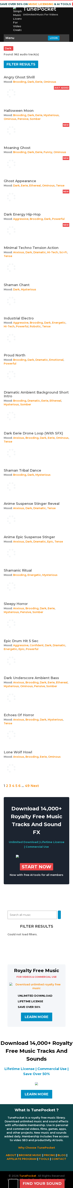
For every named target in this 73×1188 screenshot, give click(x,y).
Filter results (21, 64)
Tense (60, 185)
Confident (37, 645)
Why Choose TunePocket (36, 1147)
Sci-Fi (63, 252)
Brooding (19, 81)
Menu (10, 38)
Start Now (36, 866)
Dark (31, 81)
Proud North (14, 355)
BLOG (61, 1155)
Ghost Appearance (20, 181)
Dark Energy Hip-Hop (22, 214)
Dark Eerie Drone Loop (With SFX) (33, 433)
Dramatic (39, 252)
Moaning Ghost (17, 148)
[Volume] (13, 1183)
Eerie (38, 81)
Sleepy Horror (16, 604)
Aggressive (20, 219)
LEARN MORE (36, 1017)
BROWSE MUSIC (30, 1155)
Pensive (23, 119)
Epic (50, 541)
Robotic (35, 326)
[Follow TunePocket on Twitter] (35, 1165)
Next (35, 786)
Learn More (36, 1094)
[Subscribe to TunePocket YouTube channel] (36, 1165)
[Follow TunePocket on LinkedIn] (38, 1165)
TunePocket (39, 9)
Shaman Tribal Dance (22, 470)
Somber (35, 119)
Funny (48, 152)
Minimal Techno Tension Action (31, 248)
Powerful (58, 219)
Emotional (56, 359)
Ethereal (35, 185)
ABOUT (11, 1155)
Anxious (18, 252)
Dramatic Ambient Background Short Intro (36, 394)
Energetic (59, 322)
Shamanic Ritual (18, 570)
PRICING (49, 1155)
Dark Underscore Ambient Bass (31, 678)
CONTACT (58, 1159)
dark (8, 48)
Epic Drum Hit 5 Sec (21, 641)
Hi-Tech (52, 252)
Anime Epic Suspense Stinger (29, 537)
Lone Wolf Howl (18, 752)
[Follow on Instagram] (37, 1165)
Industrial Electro (19, 318)
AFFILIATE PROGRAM (21, 1159)
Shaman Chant (17, 285)
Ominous (50, 81)
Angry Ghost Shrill (19, 77)
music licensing (40, 4)
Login (54, 38)
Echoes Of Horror (19, 715)
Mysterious (51, 115)
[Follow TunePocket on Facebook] (34, 1165)
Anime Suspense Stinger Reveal (32, 504)
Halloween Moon (19, 111)
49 (27, 786)
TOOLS (44, 1159)
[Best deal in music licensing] (17, 857)
